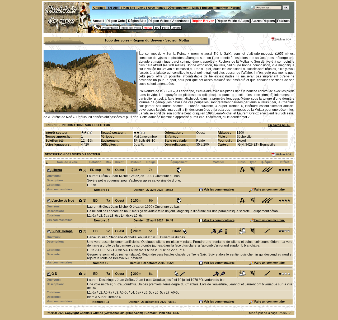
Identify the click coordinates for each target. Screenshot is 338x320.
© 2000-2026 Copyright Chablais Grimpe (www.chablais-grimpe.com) (95, 312)
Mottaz (148, 27)
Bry (157, 27)
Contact (151, 312)
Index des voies (131, 27)
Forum (236, 7)
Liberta (56, 170)
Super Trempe (62, 231)
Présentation (110, 27)
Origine (98, 7)
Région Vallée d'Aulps (233, 21)
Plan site (165, 312)
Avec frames (156, 7)
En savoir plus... (279, 125)
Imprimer (221, 7)
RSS (176, 312)
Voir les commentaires (218, 189)
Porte (165, 27)
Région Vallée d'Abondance (168, 21)
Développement (179, 7)
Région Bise (137, 21)
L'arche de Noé (62, 200)
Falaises (283, 21)
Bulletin (207, 7)
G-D (54, 274)
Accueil (98, 21)
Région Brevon (203, 21)
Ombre (176, 27)
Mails (195, 7)
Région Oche (116, 21)
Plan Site (129, 7)
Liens (141, 7)
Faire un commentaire (269, 189)
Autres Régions (263, 21)
